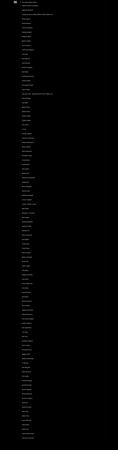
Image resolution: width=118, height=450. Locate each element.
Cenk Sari (25, 403)
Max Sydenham (26, 328)
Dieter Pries (25, 416)
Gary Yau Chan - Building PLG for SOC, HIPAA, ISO (37, 94)
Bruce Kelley (26, 305)
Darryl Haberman (27, 283)
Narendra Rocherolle (28, 178)
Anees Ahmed (26, 81)
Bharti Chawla (26, 41)
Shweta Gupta (26, 120)
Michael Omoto (26, 407)
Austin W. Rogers (27, 398)
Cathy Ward (25, 425)
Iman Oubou (26, 89)
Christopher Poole (27, 85)
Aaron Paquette (27, 186)
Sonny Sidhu (26, 164)
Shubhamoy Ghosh (28, 76)
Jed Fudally (25, 239)
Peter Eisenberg (27, 235)
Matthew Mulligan (27, 195)
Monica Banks (26, 147)
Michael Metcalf (27, 394)
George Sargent (27, 32)
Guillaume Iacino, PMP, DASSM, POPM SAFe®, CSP (37, 14)
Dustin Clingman (27, 67)
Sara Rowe (25, 288)
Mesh (15, 2)
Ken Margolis (26, 367)
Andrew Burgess (27, 380)
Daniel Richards (27, 301)
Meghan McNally (27, 275)
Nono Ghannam (27, 151)
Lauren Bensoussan (28, 433)
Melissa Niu (25, 173)
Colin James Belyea (28, 319)
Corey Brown (26, 160)
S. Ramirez (25, 363)
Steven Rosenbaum (28, 142)
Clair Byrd (25, 103)
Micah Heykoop (26, 389)
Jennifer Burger (27, 385)
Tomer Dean (25, 248)
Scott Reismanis (27, 350)
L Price (24, 129)
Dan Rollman (26, 58)
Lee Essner (25, 279)
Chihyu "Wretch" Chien (29, 204)
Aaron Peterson (26, 420)
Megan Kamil (26, 354)
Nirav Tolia (25, 261)
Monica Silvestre (27, 257)
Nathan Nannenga (27, 358)
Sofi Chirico (25, 125)
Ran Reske (25, 72)
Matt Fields (25, 208)
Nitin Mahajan (26, 98)
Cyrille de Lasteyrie (28, 50)
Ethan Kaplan (26, 19)
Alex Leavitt (25, 169)
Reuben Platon (26, 116)
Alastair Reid (26, 111)
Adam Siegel (26, 266)
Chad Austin (26, 244)
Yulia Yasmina (26, 45)
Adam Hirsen (26, 107)
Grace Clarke (26, 345)
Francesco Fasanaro (28, 138)
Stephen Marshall (27, 10)
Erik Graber (25, 376)
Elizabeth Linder (27, 155)
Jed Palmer (25, 297)
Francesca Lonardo (28, 438)
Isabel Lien (25, 429)
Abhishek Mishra (27, 314)
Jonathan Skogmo (27, 341)
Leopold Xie (25, 182)
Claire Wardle (26, 292)
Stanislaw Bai (26, 63)
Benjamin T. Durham (28, 213)
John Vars (25, 336)
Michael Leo (25, 230)
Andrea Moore (26, 23)
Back (20, 2)
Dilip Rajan (25, 270)
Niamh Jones (26, 191)
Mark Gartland (26, 372)
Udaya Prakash (26, 36)
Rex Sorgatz (25, 217)
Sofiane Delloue (27, 323)
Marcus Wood (26, 253)
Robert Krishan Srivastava (30, 6)
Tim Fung (25, 54)
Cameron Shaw (26, 226)
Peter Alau (25, 411)
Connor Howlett (27, 200)
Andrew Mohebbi (27, 222)
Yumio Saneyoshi (27, 28)
